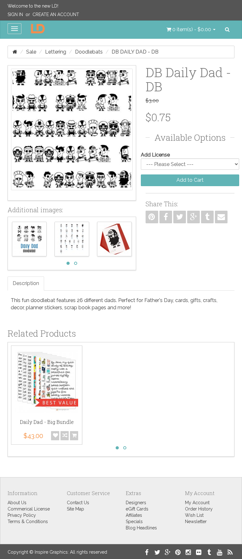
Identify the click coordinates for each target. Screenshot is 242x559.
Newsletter (196, 521)
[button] (191, 29)
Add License (155, 155)
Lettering (55, 52)
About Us (17, 502)
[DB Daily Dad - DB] (72, 133)
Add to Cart (190, 180)
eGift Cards (137, 508)
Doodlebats (89, 52)
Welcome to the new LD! (33, 6)
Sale (31, 52)
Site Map (75, 508)
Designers (136, 502)
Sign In (15, 14)
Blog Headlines (141, 527)
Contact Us (78, 502)
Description (26, 283)
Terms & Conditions (28, 521)
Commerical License (29, 508)
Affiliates (134, 515)
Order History (199, 508)
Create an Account (55, 14)
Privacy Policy (22, 515)
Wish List (194, 515)
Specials (134, 521)
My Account (197, 502)
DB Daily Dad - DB (135, 52)
